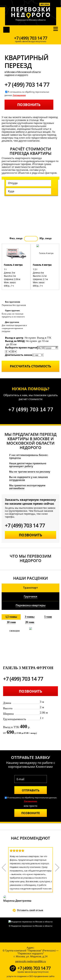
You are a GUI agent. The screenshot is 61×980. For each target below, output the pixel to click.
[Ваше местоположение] (48, 183)
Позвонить (9, 30)
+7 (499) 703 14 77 (30, 38)
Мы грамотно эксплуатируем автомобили (27, 487)
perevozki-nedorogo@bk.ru (30, 961)
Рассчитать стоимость (30, 366)
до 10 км (43, 341)
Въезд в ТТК (44, 337)
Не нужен (30, 337)
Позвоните (30, 813)
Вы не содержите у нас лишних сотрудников (28, 478)
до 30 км (11, 344)
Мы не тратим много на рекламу (29, 471)
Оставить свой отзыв (30, 910)
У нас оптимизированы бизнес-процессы (28, 456)
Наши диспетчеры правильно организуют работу (27, 465)
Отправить (30, 790)
